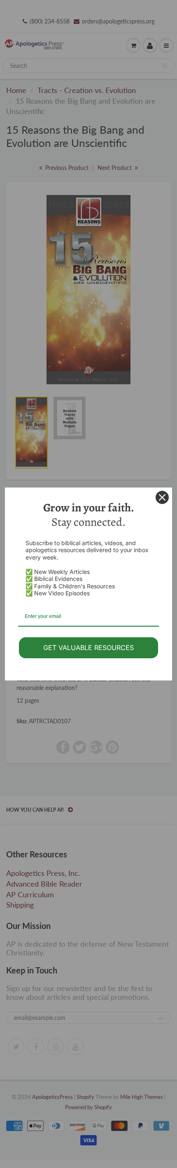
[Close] (162, 497)
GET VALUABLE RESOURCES (88, 647)
